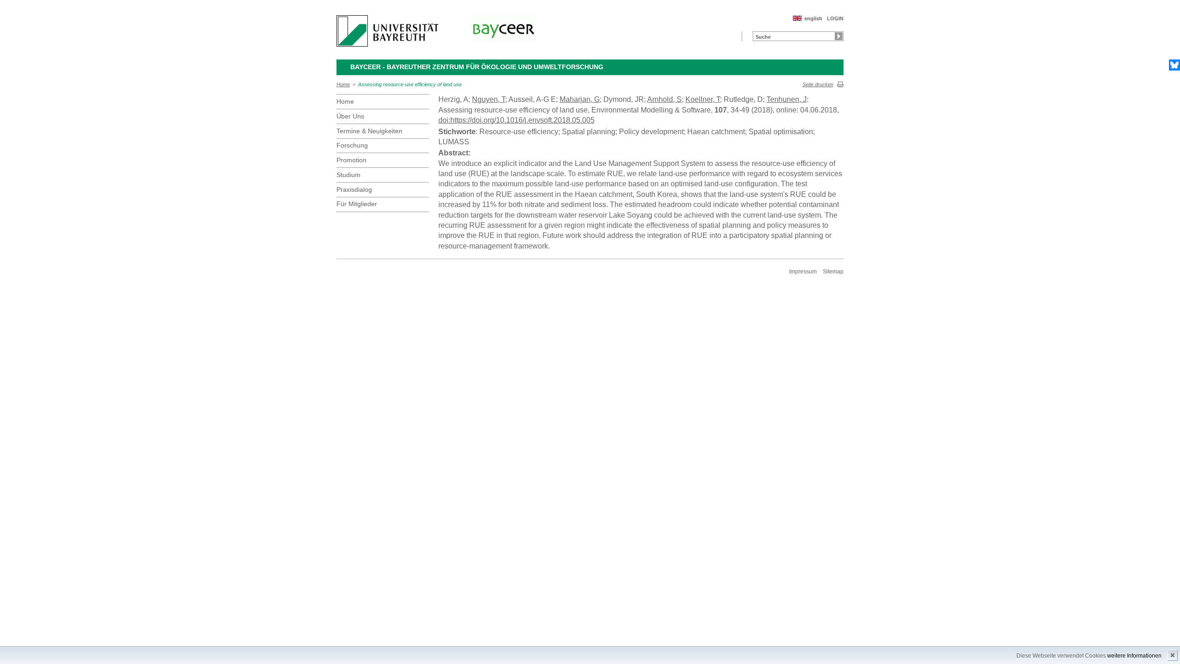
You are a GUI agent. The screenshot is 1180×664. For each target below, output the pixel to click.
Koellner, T (702, 99)
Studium (348, 174)
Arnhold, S (664, 99)
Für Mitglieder (356, 204)
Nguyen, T (488, 99)
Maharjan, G (580, 99)
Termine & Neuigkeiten (369, 131)
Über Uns (350, 116)
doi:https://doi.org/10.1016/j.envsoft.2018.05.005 (516, 120)
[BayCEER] (503, 29)
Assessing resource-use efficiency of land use (410, 84)
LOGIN (835, 18)
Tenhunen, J (787, 99)
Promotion (351, 160)
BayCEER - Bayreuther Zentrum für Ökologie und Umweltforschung (476, 67)
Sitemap (833, 271)
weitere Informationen (1134, 655)
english (813, 18)
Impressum (803, 271)
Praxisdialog (354, 189)
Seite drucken (817, 84)
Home (343, 84)
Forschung (352, 145)
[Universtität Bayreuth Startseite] (387, 31)
